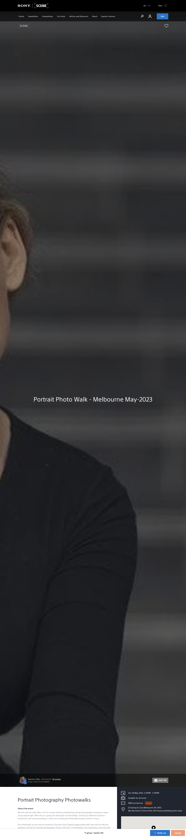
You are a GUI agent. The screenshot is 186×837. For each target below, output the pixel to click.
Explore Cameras (108, 16)
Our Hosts (61, 16)
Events (21, 16)
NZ (149, 6)
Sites (160, 6)
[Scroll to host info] (39, 780)
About (94, 16)
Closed (148, 803)
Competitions (47, 16)
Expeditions (33, 16)
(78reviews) (56, 779)
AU (144, 6)
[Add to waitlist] (166, 26)
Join (162, 16)
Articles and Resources (78, 16)
